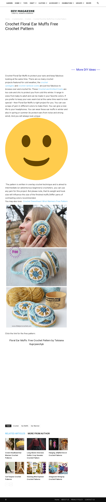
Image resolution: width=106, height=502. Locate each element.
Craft (32, 3)
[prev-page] (6, 484)
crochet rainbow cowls (28, 86)
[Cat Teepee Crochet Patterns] (14, 467)
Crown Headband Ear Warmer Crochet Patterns (13, 455)
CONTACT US (90, 500)
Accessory (53, 3)
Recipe (88, 3)
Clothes (42, 3)
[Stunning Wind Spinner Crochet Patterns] (36, 467)
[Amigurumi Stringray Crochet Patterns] (58, 467)
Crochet (28, 19)
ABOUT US (65, 500)
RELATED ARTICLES (15, 433)
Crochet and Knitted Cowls (50, 89)
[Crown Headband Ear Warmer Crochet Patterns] (14, 444)
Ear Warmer (35, 426)
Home (17, 3)
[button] (98, 3)
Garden (9, 3)
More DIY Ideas (86, 69)
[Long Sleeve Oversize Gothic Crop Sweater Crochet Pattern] (36, 444)
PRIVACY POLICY (77, 500)
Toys (25, 3)
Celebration (67, 3)
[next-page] (11, 484)
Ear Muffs (24, 426)
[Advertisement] (70, 12)
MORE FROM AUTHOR (39, 433)
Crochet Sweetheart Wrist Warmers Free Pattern (45, 201)
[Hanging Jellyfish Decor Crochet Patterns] (58, 444)
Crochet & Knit (17, 19)
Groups (79, 3)
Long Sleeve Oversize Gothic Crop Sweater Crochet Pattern (35, 455)
